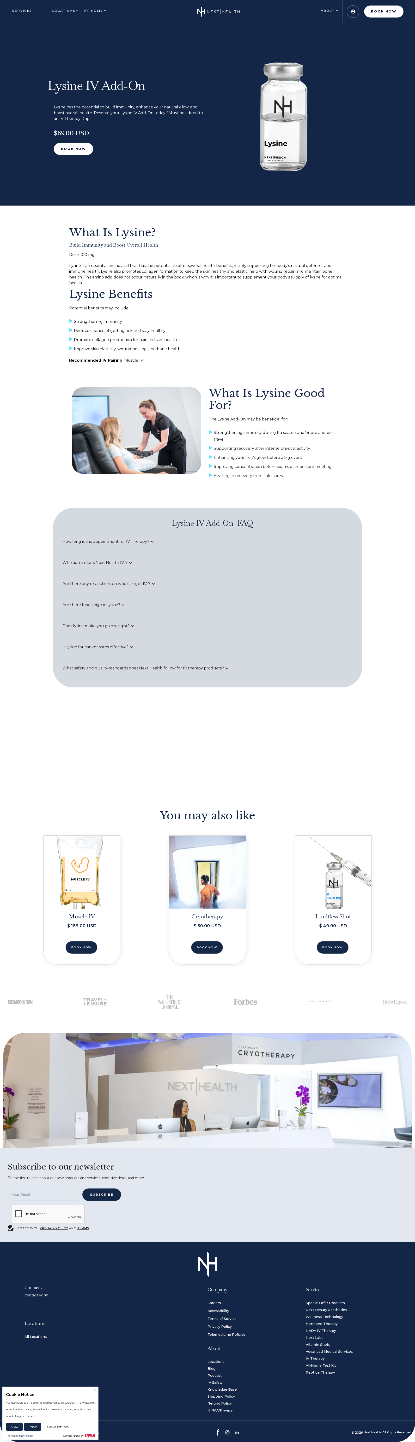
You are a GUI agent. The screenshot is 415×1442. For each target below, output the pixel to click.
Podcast (215, 1375)
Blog (211, 1368)
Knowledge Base (222, 1389)
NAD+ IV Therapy (321, 1331)
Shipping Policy (221, 1396)
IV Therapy (315, 1358)
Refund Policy (220, 1403)
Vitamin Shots (318, 1344)
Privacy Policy (220, 1326)
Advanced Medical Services (329, 1351)
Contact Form (36, 1295)
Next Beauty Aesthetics (326, 1310)
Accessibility (218, 1311)
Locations (216, 1361)
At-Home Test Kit (321, 1365)
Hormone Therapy (322, 1324)
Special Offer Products (325, 1303)
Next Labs (314, 1338)
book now (81, 947)
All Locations (35, 1337)
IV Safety (215, 1382)
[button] (21, 11)
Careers (214, 1303)
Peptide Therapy (320, 1372)
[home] (218, 11)
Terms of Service (222, 1319)
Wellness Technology (324, 1317)
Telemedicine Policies (227, 1334)
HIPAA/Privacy (220, 1410)
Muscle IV (133, 360)
